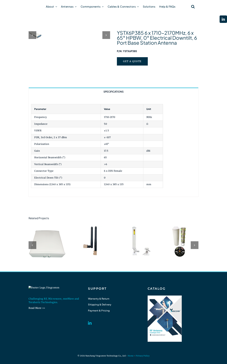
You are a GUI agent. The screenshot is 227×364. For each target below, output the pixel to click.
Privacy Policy (142, 356)
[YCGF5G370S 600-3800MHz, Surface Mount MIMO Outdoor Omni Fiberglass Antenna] (135, 240)
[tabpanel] (113, 146)
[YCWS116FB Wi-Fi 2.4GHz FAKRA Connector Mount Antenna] (91, 240)
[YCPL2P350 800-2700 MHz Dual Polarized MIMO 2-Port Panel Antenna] (47, 244)
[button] (193, 6)
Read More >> (37, 308)
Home (131, 356)
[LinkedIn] (90, 323)
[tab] (113, 91)
